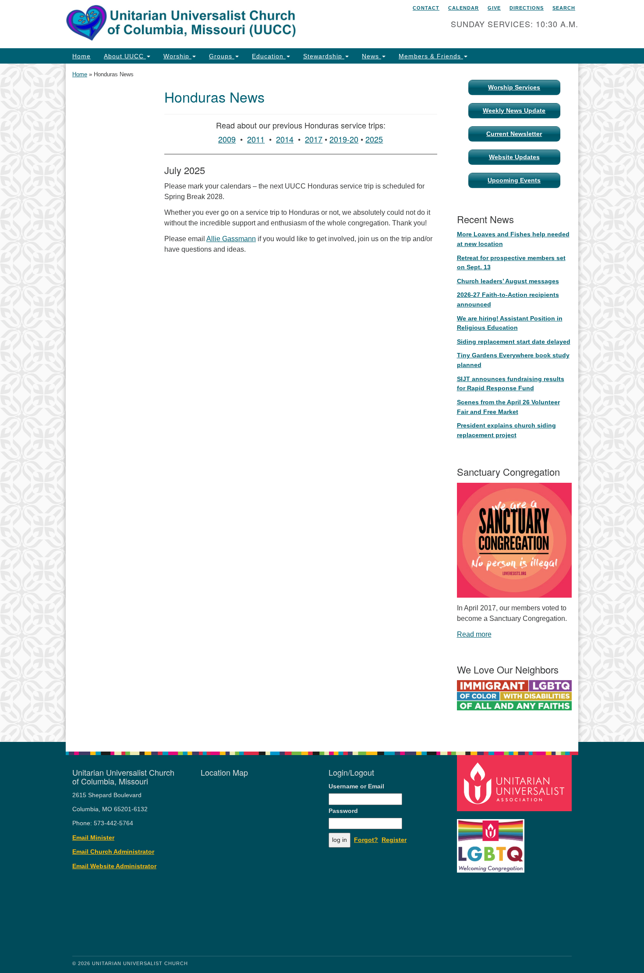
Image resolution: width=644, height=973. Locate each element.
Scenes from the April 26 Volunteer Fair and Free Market (508, 407)
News (371, 56)
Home (81, 56)
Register (394, 840)
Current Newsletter (514, 133)
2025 (374, 139)
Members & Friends (431, 56)
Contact (426, 8)
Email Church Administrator (113, 851)
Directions (527, 8)
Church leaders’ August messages (508, 281)
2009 (227, 139)
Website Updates (514, 156)
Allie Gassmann (231, 238)
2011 (256, 139)
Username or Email (356, 786)
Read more (474, 634)
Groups (221, 56)
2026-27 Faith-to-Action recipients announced (508, 299)
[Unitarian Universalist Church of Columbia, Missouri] (215, 24)
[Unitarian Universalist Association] (515, 782)
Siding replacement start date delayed (513, 341)
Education (269, 56)
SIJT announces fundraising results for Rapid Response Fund (510, 383)
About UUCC (125, 56)
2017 (313, 139)
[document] (322, 403)
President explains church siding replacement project (506, 430)
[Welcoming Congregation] (492, 841)
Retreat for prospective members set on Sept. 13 (511, 262)
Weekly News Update (514, 110)
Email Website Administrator (114, 866)
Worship (177, 56)
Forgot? (366, 840)
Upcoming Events (514, 180)
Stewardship (323, 56)
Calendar (463, 8)
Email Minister (93, 837)
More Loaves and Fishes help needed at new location (513, 239)
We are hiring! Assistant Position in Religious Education (510, 323)
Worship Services (514, 87)
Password (343, 811)
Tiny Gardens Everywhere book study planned (513, 360)
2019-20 (343, 139)
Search (563, 8)
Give (494, 8)
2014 (285, 139)
